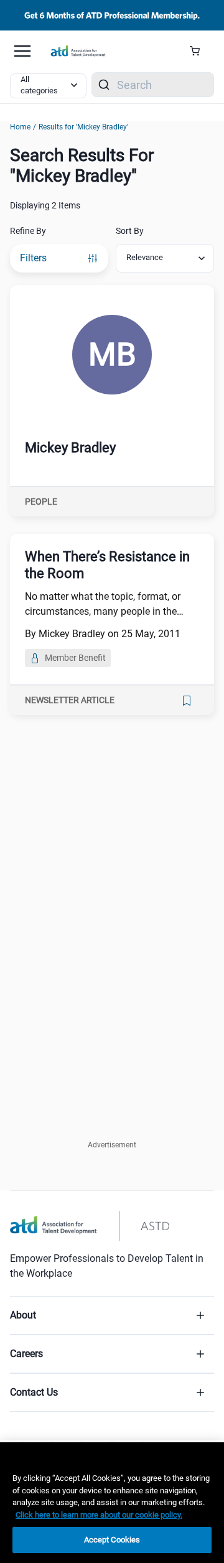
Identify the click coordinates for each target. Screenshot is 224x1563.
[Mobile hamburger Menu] (22, 51)
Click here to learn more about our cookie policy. (99, 1514)
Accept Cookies (112, 1539)
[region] (112, 1502)
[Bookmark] (186, 700)
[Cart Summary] (199, 51)
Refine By (28, 231)
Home (20, 127)
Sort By (130, 231)
